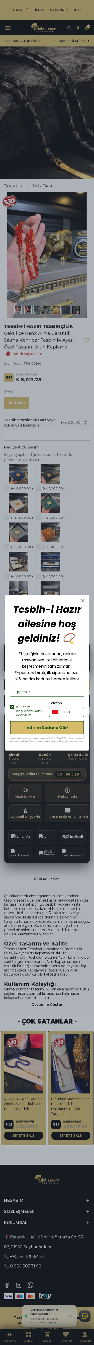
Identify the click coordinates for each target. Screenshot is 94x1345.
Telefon (55, 703)
